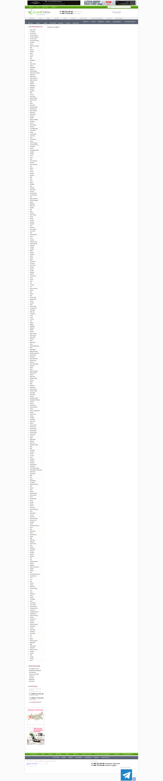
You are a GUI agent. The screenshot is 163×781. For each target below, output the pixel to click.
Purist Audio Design (34, 468)
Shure (31, 527)
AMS (31, 47)
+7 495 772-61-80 (66, 13)
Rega (31, 489)
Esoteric (32, 213)
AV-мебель (88, 757)
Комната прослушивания (97, 18)
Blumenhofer (33, 114)
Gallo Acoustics (33, 241)
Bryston (32, 123)
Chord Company (34, 143)
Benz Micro (32, 105)
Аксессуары (105, 757)
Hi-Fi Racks (32, 261)
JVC (31, 286)
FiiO (31, 232)
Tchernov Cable (33, 588)
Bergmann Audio (33, 107)
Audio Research (33, 78)
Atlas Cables (33, 63)
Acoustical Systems (34, 40)
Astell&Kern (32, 60)
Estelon (31, 218)
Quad (31, 478)
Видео (71, 757)
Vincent (31, 628)
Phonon (31, 435)
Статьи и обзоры (34, 674)
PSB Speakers (33, 464)
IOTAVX (32, 274)
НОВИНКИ (101, 21)
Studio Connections (34, 567)
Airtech (31, 44)
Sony (31, 545)
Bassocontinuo (33, 99)
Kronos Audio (33, 297)
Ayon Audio (32, 96)
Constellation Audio (34, 150)
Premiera (32, 452)
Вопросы (73, 18)
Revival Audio (33, 498)
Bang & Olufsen (33, 98)
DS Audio (32, 184)
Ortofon (31, 416)
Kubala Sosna (33, 299)
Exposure (32, 227)
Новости (31, 676)
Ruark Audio (33, 513)
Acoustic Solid (33, 38)
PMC (31, 448)
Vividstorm (32, 631)
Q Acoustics (33, 473)
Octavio (32, 403)
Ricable (31, 502)
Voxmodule (32, 633)
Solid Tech (32, 540)
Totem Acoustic (33, 606)
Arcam (31, 55)
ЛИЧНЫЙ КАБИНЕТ (130, 21)
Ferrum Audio (33, 229)
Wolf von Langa (33, 649)
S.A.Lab (32, 514)
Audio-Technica (33, 80)
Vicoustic (32, 622)
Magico (31, 322)
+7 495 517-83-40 (66, 11)
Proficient (32, 459)
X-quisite (32, 651)
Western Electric (34, 640)
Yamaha (32, 653)
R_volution (32, 482)
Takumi (31, 583)
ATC (31, 62)
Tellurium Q (32, 593)
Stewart (31, 563)
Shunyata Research (34, 525)
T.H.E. (31, 577)
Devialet (32, 173)
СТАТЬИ (93, 21)
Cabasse (32, 126)
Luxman (32, 319)
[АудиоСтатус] (38, 12)
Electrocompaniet (34, 200)
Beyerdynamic (33, 108)
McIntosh (32, 338)
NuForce (32, 401)
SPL (31, 558)
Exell (31, 225)
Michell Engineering (34, 346)
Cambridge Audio (34, 128)
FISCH (31, 236)
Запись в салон (83, 18)
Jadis (31, 281)
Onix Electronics (34, 407)
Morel (31, 369)
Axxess (31, 94)
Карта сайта (45, 7)
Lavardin (32, 302)
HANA (31, 250)
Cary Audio (32, 135)
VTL (31, 637)
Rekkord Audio (33, 493)
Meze (31, 344)
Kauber (31, 290)
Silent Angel (32, 531)
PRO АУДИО (78, 757)
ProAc (31, 457)
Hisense (32, 268)
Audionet (32, 83)
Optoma (32, 412)
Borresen (32, 116)
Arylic (31, 56)
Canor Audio (33, 130)
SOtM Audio (32, 549)
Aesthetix (32, 42)
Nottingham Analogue (35, 399)
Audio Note (32, 74)
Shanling (32, 522)
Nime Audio (32, 394)
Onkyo (31, 408)
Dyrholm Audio (33, 193)
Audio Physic (33, 76)
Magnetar (32, 328)
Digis (31, 177)
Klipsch (31, 293)
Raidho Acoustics (34, 484)
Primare (32, 453)
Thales (31, 595)
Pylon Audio (32, 471)
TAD (31, 581)
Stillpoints (32, 565)
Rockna (32, 504)
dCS (31, 166)
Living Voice (32, 313)
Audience (32, 69)
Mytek (31, 381)
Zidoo (31, 660)
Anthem (31, 49)
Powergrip (32, 450)
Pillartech (32, 441)
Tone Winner (33, 602)
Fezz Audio (32, 231)
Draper (31, 182)
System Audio (33, 575)
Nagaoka (32, 385)
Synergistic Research (35, 574)
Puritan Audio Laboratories (36, 469)
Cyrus (31, 157)
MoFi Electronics (34, 358)
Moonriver (32, 365)
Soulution (32, 552)
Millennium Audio (33, 351)
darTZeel (32, 162)
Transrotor (32, 610)
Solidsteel (32, 541)
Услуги (48, 18)
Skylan (31, 536)
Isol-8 (31, 277)
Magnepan (32, 326)
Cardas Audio (33, 134)
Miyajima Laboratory (34, 353)
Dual (31, 186)
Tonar (31, 601)
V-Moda (31, 617)
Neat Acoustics (33, 389)
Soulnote (32, 550)
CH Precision (33, 139)
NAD (31, 383)
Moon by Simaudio (34, 363)
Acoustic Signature (34, 37)
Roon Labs (32, 507)
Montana (32, 362)
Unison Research (34, 615)
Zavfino (31, 656)
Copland (32, 152)
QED (31, 475)
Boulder (31, 117)
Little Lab (32, 311)
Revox (31, 500)
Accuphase (32, 31)
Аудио (64, 757)
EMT (31, 209)
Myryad (31, 380)
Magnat (31, 324)
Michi (31, 347)
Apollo (31, 53)
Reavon (32, 487)
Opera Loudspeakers (35, 410)
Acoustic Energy (34, 35)
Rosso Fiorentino (34, 509)
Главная (31, 7)
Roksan (32, 505)
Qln (31, 477)
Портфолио (32, 672)
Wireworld (32, 647)
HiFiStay (32, 266)
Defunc (31, 168)
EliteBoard (32, 204)
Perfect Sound (33, 428)
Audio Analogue (33, 71)
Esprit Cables (33, 214)
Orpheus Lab (33, 414)
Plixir (31, 446)
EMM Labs (32, 205)
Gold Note (32, 245)
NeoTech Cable (33, 390)
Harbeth (32, 252)
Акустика (56, 757)
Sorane (31, 547)
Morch (31, 367)
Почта (37, 7)
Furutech (32, 240)
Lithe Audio (32, 310)
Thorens (32, 597)
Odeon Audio (33, 405)
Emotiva (32, 207)
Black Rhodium (33, 110)
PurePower (32, 466)
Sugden (31, 568)
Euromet (32, 220)
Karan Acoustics (33, 288)
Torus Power (33, 604)
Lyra (31, 320)
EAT (31, 196)
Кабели (96, 757)
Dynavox (32, 191)
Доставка (57, 18)
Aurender (32, 90)
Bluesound (32, 112)
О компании (31, 18)
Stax (31, 559)
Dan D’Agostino (33, 160)
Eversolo (32, 222)
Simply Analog (33, 534)
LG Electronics (33, 308)
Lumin (31, 317)
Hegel (31, 259)
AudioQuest (32, 85)
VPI (31, 635)
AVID (31, 92)
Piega (31, 437)
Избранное (54, 7)
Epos (31, 211)
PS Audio (32, 462)
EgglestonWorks (34, 198)
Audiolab (32, 81)
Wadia (31, 638)
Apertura (32, 51)
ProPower (32, 461)
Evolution (32, 223)
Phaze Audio (33, 434)
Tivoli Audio (32, 599)
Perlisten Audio (33, 432)
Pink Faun (32, 443)
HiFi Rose (32, 263)
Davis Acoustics (33, 164)
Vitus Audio (32, 629)
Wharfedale (32, 642)
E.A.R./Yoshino (33, 195)
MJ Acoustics (33, 355)
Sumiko (31, 570)
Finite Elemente (33, 234)
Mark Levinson (33, 333)
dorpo (31, 180)
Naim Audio (32, 387)
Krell (31, 295)
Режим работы (119, 18)
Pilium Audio (32, 439)
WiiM (31, 644)
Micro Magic (33, 349)
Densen (32, 171)
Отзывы (31, 677)
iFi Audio (32, 270)
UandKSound (33, 613)
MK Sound (32, 356)
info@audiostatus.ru (36, 702)
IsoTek (31, 279)
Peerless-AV (33, 426)
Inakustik (32, 272)
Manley (31, 329)
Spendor (32, 556)
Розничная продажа (35, 670)
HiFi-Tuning (32, 265)
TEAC (31, 592)
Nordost (32, 396)
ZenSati (31, 658)
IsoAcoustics (33, 275)
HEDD (31, 258)
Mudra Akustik (33, 372)
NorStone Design (34, 398)
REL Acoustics (33, 495)
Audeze (31, 65)
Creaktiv (32, 153)
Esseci (31, 216)
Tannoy (31, 584)
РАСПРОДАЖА (117, 21)
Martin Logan (33, 335)
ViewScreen (32, 626)
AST (31, 58)
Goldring (32, 247)
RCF (31, 486)
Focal (31, 238)
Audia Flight (32, 67)
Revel (31, 496)
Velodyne (32, 620)
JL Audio (32, 284)
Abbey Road (33, 29)
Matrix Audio (33, 337)
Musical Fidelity (33, 378)
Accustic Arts (33, 33)
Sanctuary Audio (33, 518)
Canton (31, 132)
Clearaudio (32, 146)
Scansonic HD (33, 520)
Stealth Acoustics (34, 561)
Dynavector (32, 189)
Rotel (31, 511)
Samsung (32, 516)
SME (31, 538)
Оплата (65, 18)
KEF (31, 292)
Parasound (32, 419)
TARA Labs (32, 586)
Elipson (31, 202)
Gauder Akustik (33, 243)
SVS (31, 572)
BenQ (31, 103)
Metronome (32, 342)
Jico (31, 283)
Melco (31, 340)
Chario (31, 141)
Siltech (31, 532)
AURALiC (32, 89)
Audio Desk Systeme (35, 72)
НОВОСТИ (86, 21)
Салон (40, 18)
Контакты (109, 18)
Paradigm (32, 417)
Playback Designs (34, 444)
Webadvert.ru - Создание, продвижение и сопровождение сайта (41, 761)
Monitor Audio (33, 360)
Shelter (31, 523)
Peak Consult (33, 425)
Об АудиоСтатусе (34, 668)
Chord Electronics (34, 144)
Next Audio (32, 392)
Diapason (32, 175)
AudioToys (32, 87)
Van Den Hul (33, 619)
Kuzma (31, 301)
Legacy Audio (33, 306)
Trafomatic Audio (34, 608)
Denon (31, 169)
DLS (31, 178)
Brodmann (32, 121)
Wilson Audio (33, 646)
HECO (31, 256)
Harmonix (32, 254)
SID (31, 529)
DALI (31, 159)
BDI (31, 101)
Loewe (31, 315)
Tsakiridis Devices (34, 611)
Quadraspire (33, 480)
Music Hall (32, 376)
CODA (31, 148)
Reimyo (31, 491)
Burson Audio (33, 125)
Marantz (32, 331)
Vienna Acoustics (34, 624)
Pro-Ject (32, 455)
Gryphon (32, 249)
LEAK (31, 304)
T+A (31, 579)
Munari (31, 374)
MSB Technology (34, 371)
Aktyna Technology (34, 46)
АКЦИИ (108, 21)
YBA (31, 655)
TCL (31, 590)
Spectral (32, 554)
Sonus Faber (33, 543)
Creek (31, 155)
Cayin (31, 137)
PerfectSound (33, 430)
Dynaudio (32, 187)
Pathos (31, 423)
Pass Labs (32, 421)
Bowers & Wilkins (34, 119)
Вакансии (32, 679)
